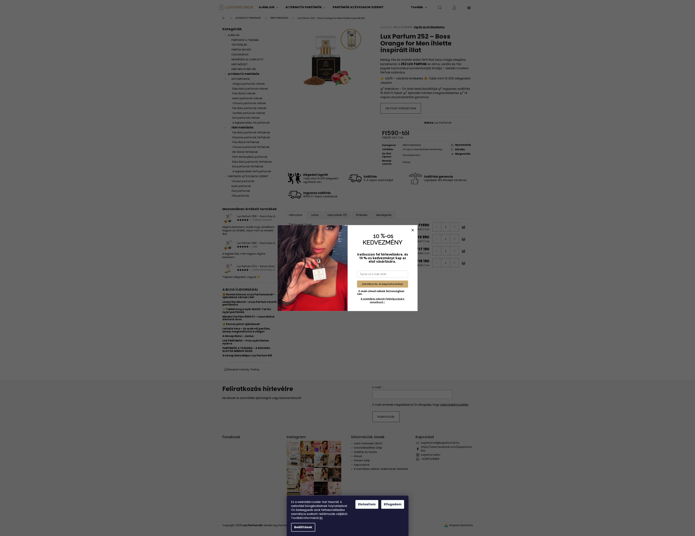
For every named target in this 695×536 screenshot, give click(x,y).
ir (382, 300)
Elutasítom (367, 504)
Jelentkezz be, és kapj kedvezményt (382, 284)
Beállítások (303, 527)
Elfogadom (392, 504)
